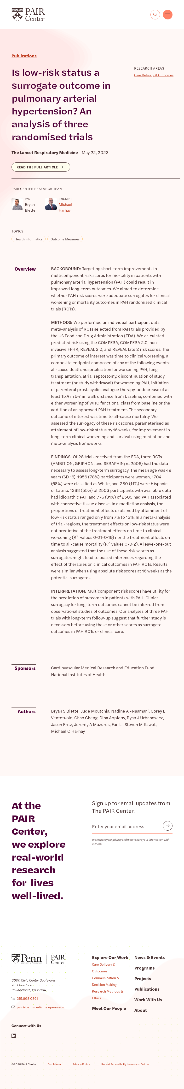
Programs (144, 968)
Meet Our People (109, 1008)
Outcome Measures (65, 239)
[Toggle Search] (155, 14)
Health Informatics (28, 239)
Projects (142, 978)
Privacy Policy (81, 1064)
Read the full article (37, 167)
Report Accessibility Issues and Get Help (126, 1064)
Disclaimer (54, 1064)
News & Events (149, 957)
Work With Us (148, 999)
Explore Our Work (110, 957)
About (140, 1010)
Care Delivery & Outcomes (153, 74)
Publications (147, 989)
